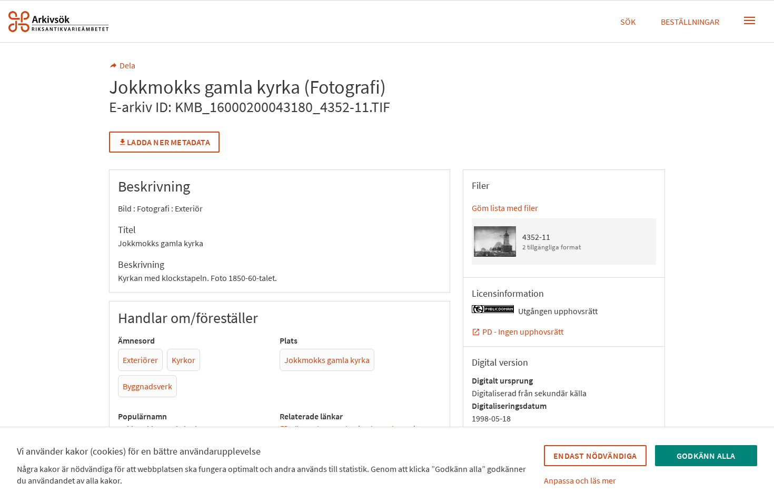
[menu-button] (749, 20)
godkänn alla (706, 455)
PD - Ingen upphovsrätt (522, 331)
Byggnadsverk (147, 386)
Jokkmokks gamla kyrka (327, 360)
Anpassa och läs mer (580, 480)
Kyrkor (183, 360)
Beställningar (690, 21)
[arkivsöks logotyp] (58, 21)
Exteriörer (140, 360)
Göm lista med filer (505, 208)
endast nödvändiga (595, 455)
